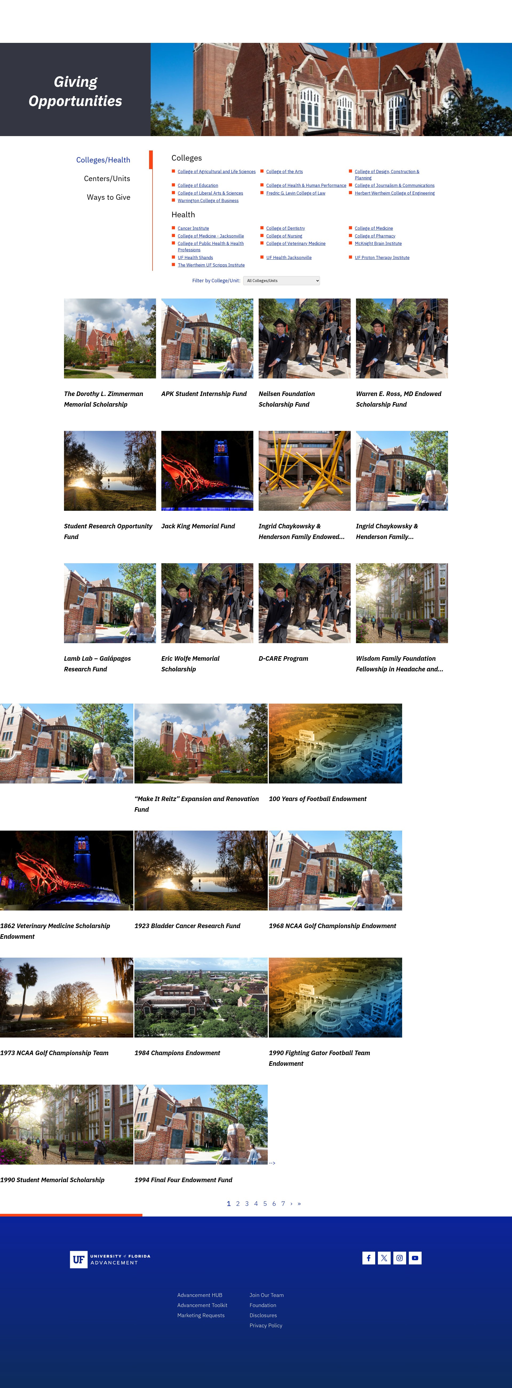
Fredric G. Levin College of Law (295, 193)
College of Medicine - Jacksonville (211, 236)
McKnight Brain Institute (378, 243)
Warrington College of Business (208, 200)
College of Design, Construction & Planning (387, 175)
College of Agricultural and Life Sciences (217, 171)
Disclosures (263, 1315)
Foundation (263, 1305)
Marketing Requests (201, 1315)
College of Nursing (284, 236)
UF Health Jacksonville (289, 257)
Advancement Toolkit (202, 1305)
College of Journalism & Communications (395, 185)
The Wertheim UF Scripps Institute (211, 265)
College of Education (198, 185)
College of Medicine (374, 228)
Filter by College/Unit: (216, 280)
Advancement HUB (199, 1295)
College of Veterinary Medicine (296, 243)
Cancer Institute (193, 228)
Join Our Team (267, 1295)
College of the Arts (284, 171)
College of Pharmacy (375, 236)
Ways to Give (108, 197)
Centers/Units (107, 178)
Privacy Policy (266, 1325)
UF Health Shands (195, 257)
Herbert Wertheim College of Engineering (395, 193)
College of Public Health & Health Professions (211, 246)
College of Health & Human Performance (306, 185)
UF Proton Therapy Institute (382, 257)
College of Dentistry (285, 228)
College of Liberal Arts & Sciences (210, 193)
